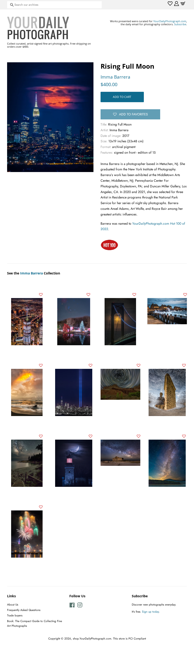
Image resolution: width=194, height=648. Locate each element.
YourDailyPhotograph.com (169, 21)
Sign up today (150, 612)
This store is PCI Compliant (129, 638)
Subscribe (180, 24)
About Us (12, 604)
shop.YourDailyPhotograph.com (92, 638)
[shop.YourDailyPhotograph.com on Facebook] (72, 606)
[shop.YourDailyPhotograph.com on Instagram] (79, 606)
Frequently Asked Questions (23, 610)
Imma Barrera (115, 77)
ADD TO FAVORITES (133, 114)
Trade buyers (14, 615)
